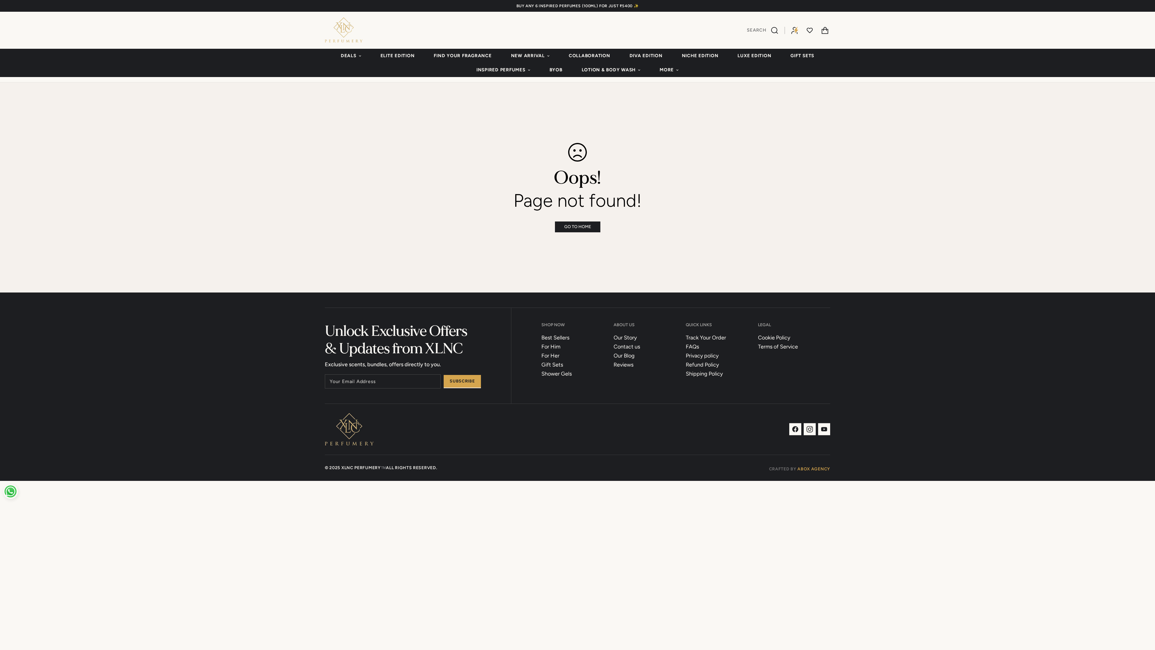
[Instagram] (810, 429)
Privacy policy (702, 355)
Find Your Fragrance (462, 55)
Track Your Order (706, 337)
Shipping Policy (704, 373)
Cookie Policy (774, 337)
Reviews (623, 364)
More (667, 70)
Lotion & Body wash (609, 70)
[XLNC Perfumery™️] (343, 30)
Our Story (625, 337)
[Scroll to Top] (1143, 617)
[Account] (794, 30)
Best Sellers (555, 337)
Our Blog (624, 355)
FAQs (692, 346)
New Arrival (528, 55)
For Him (550, 346)
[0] (824, 30)
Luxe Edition (754, 55)
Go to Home (577, 226)
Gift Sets (802, 55)
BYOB (556, 70)
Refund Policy (702, 364)
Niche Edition (700, 55)
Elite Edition (397, 55)
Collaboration (589, 55)
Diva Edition (646, 55)
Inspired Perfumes (500, 70)
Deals (348, 55)
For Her (550, 355)
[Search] (775, 30)
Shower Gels (556, 373)
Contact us (627, 346)
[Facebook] (795, 429)
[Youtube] (824, 429)
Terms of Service (778, 346)
